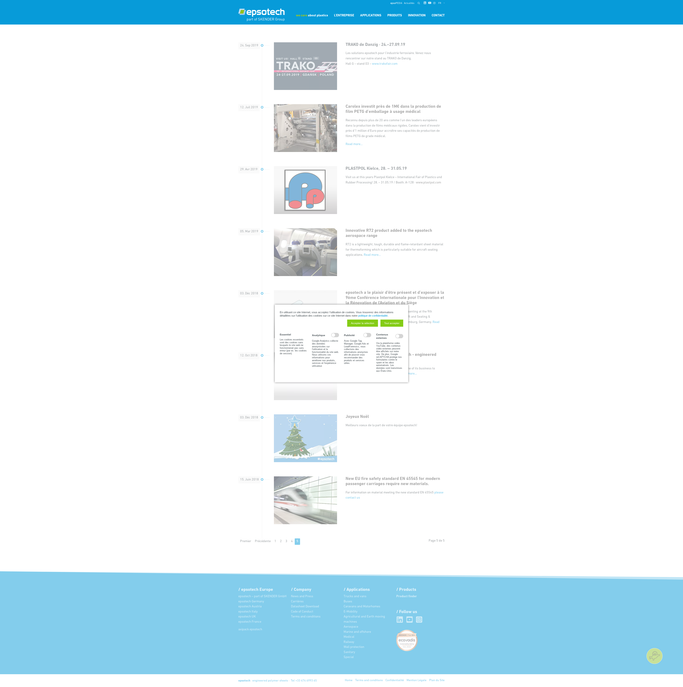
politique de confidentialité (373, 315)
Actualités (409, 3)
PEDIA (396, 3)
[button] (362, 323)
